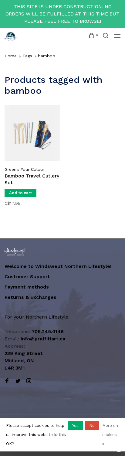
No (92, 425)
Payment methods (27, 287)
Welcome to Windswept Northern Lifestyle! (59, 266)
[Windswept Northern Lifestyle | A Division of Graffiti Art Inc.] (15, 252)
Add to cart (20, 193)
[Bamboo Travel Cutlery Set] (32, 134)
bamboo (46, 55)
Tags (27, 55)
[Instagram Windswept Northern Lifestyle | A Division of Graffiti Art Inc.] (28, 381)
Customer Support (27, 276)
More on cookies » (110, 434)
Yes (75, 425)
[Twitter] (17, 381)
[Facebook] (7, 381)
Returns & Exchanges (30, 297)
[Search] (106, 36)
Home (11, 55)
